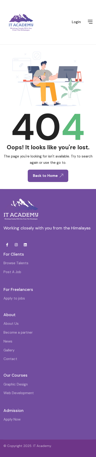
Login (76, 22)
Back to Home (45, 175)
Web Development (18, 393)
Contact (10, 359)
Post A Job (12, 272)
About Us (11, 323)
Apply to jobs (14, 298)
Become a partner (18, 332)
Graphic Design (15, 384)
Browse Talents (15, 263)
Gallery (8, 350)
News (7, 341)
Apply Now (12, 419)
